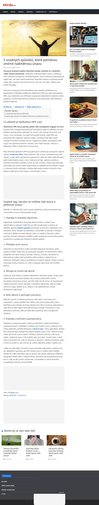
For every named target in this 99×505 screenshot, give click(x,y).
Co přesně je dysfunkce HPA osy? (17, 114)
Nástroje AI (53, 12)
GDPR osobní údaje (8, 485)
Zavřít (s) (61, 492)
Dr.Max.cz (7, 107)
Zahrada (30, 12)
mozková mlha (16, 154)
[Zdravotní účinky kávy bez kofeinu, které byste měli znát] (56, 436)
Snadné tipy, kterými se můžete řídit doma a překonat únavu (27, 116)
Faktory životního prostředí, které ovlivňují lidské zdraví (11, 452)
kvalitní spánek (23, 228)
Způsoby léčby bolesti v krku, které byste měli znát (33, 452)
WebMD (13, 395)
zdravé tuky (38, 329)
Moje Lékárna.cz (34, 107)
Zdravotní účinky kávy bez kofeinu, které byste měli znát (56, 452)
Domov (20, 12)
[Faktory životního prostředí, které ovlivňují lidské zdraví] (11, 436)
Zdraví (5, 12)
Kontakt (4, 481)
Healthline (22, 395)
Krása (13, 12)
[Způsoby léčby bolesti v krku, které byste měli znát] (34, 436)
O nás (3, 494)
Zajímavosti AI (41, 12)
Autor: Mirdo (8, 67)
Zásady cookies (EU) (8, 490)
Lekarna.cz (19, 107)
